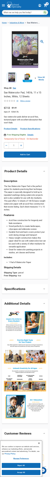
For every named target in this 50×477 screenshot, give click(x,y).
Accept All (21, 472)
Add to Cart (25, 154)
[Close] (39, 443)
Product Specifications (30, 129)
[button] (39, 5)
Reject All (21, 465)
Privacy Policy (10, 454)
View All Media (41, 78)
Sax (14, 88)
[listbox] (19, 82)
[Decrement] (6, 145)
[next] (35, 78)
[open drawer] (3, 5)
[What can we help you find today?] (45, 12)
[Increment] (21, 145)
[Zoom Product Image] (42, 41)
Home (4, 23)
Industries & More (17, 23)
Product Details (10, 129)
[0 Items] (45, 5)
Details (30, 135)
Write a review (25, 101)
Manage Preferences (21, 458)
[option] (12, 82)
